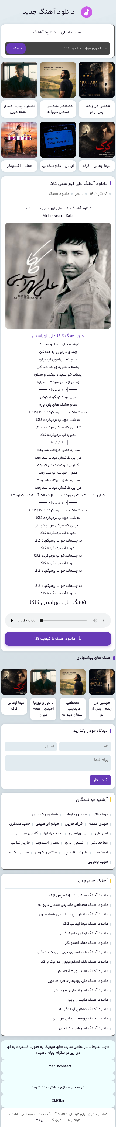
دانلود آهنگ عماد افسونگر (86, 943)
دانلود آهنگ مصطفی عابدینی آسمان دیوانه (73, 905)
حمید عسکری (19, 824)
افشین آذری (75, 843)
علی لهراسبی (52, 208)
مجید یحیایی (98, 862)
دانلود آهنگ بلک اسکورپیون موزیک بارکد (74, 962)
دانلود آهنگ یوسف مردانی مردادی (80, 1019)
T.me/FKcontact (58, 1066)
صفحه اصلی (72, 32)
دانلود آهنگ (44, 32)
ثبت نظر (100, 780)
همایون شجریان (45, 814)
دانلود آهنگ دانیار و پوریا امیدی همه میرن (73, 914)
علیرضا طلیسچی (75, 852)
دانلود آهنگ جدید (49, 12)
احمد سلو (100, 852)
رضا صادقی (99, 843)
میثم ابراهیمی (47, 824)
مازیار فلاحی (20, 843)
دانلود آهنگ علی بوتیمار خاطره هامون (77, 981)
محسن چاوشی (75, 814)
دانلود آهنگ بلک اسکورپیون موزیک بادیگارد (72, 952)
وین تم (42, 1120)
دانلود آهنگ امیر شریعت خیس (83, 1028)
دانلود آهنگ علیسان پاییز (88, 1000)
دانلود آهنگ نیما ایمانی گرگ (85, 924)
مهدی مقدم (98, 824)
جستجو (16, 48)
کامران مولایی (27, 833)
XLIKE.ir (58, 1101)
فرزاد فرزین (74, 824)
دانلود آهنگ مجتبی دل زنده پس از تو (78, 896)
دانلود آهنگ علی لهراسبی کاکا (78, 183)
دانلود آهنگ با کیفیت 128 (54, 639)
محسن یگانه (19, 852)
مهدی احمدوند (47, 843)
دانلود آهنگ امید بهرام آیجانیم (83, 971)
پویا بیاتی (100, 814)
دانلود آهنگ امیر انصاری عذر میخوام (79, 990)
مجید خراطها (53, 833)
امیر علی (101, 833)
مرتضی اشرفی (46, 852)
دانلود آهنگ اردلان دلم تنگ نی (83, 934)
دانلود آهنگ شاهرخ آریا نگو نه (83, 1009)
